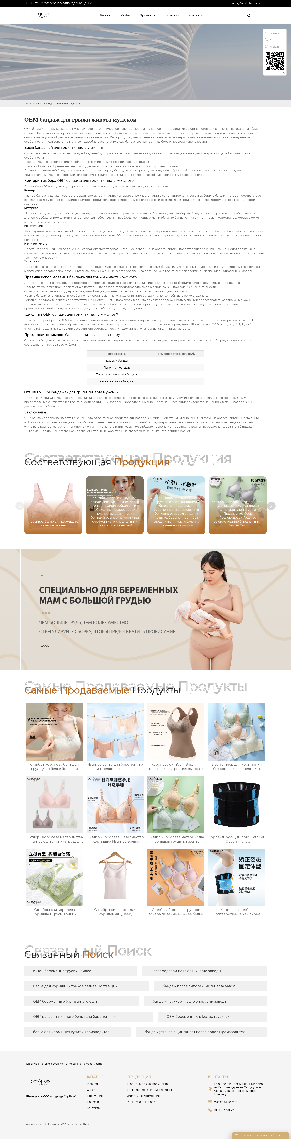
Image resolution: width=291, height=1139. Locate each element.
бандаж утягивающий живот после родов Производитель (196, 1032)
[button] (271, 506)
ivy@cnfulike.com (248, 3)
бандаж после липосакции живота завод (199, 986)
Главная (30, 103)
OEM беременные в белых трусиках (198, 1017)
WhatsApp (274, 47)
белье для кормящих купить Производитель (72, 1032)
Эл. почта (274, 33)
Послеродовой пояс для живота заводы (186, 971)
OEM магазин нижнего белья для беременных (74, 1017)
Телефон (274, 40)
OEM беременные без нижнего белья (66, 1001)
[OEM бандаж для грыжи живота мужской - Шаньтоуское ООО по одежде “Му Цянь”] (41, 15)
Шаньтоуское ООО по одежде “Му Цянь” (59, 3)
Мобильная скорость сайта (50, 1063)
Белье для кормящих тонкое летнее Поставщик (75, 986)
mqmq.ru (32, 328)
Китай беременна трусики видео (62, 971)
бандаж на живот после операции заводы (190, 1001)
